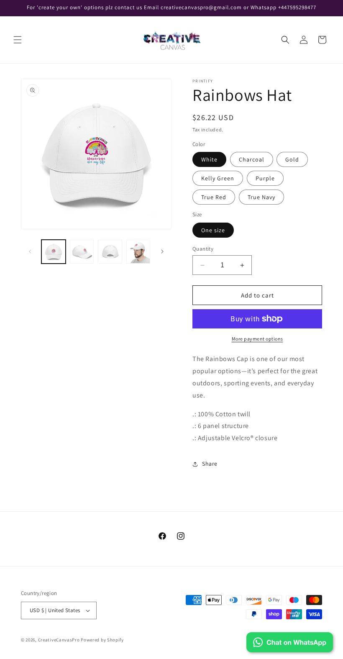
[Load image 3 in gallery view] (110, 252)
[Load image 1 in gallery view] (53, 252)
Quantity (202, 248)
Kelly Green (217, 178)
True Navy (261, 197)
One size (213, 230)
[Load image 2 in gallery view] (82, 252)
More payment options (257, 339)
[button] (17, 40)
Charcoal (251, 159)
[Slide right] (162, 251)
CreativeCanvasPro (59, 640)
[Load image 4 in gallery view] (138, 252)
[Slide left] (30, 251)
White (209, 159)
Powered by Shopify (102, 640)
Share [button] (210, 463)
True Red (213, 197)
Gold (292, 159)
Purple (265, 178)
